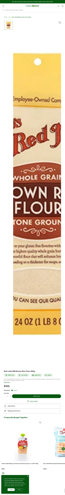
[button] (3, 6)
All (9, 17)
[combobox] (32, 10)
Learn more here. (19, 485)
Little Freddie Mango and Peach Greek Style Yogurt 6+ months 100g (20, 463)
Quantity (6, 393)
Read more (7, 382)
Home (5, 17)
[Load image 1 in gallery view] (8, 25)
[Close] (28, 476)
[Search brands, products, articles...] (3, 10)
